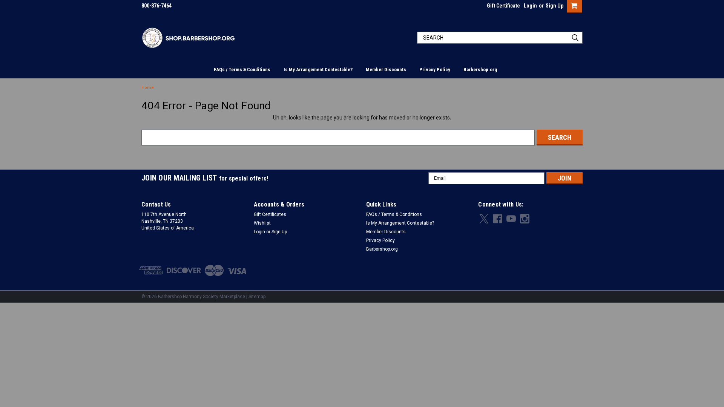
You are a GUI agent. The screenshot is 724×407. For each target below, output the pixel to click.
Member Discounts (386, 69)
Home (147, 87)
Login (530, 6)
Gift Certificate (503, 6)
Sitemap (256, 296)
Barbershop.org (480, 69)
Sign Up (554, 6)
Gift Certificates (270, 214)
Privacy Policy (434, 69)
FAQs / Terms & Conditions (242, 69)
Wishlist (262, 223)
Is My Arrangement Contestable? (318, 69)
